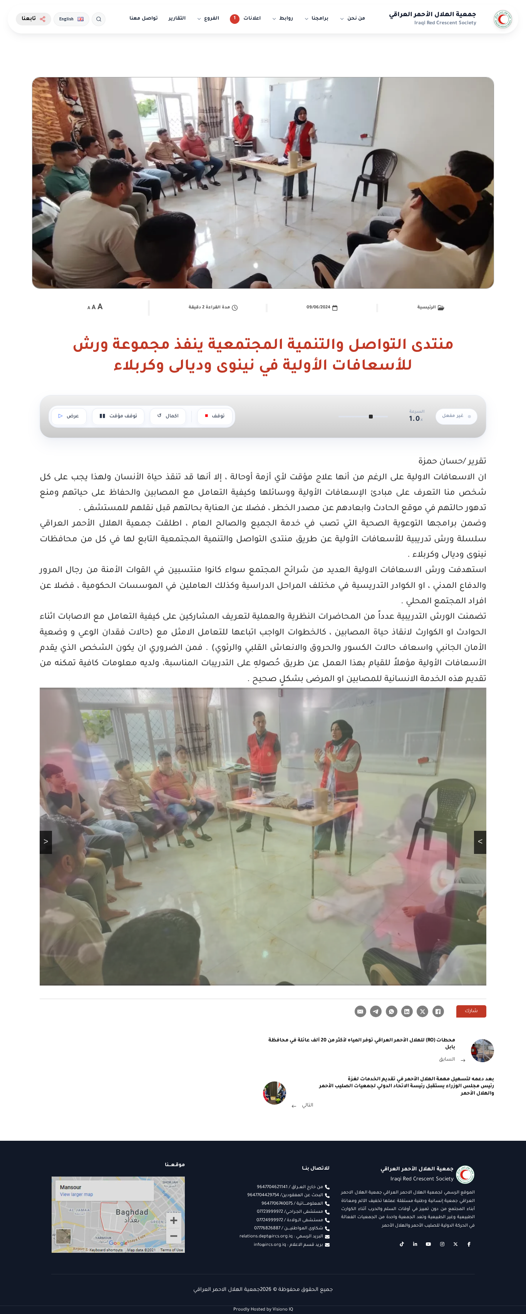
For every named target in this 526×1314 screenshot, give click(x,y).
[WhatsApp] (391, 1011)
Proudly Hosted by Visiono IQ (263, 1309)
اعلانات (252, 19)
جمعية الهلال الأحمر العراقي (432, 15)
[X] (422, 1011)
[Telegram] (376, 1011)
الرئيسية (426, 307)
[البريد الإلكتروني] (360, 1011)
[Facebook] (438, 1011)
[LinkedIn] (407, 1011)
